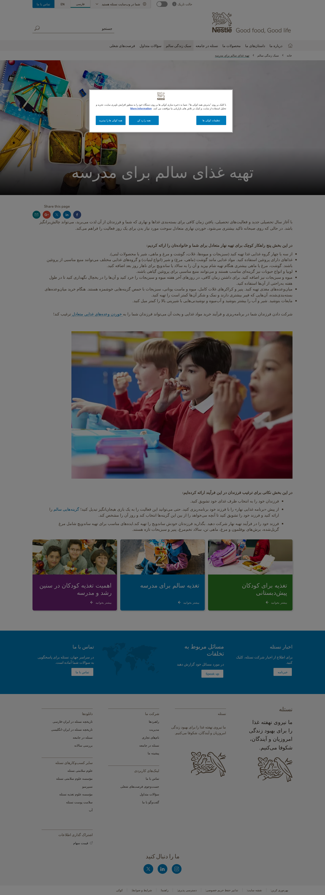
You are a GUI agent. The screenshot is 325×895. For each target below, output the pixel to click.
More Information (141, 108)
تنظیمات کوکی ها (211, 120)
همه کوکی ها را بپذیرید (110, 120)
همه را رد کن (144, 120)
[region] (161, 111)
